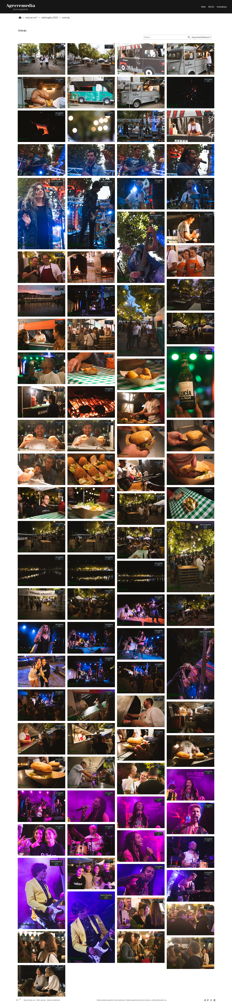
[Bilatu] (188, 37)
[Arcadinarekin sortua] (215, 1000)
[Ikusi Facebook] (208, 1000)
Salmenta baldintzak (53, 1000)
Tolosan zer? (31, 17)
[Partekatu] (205, 1000)
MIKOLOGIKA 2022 (49, 17)
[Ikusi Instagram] (211, 1000)
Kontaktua (222, 6)
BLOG (211, 6)
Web (203, 6)
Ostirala (66, 17)
